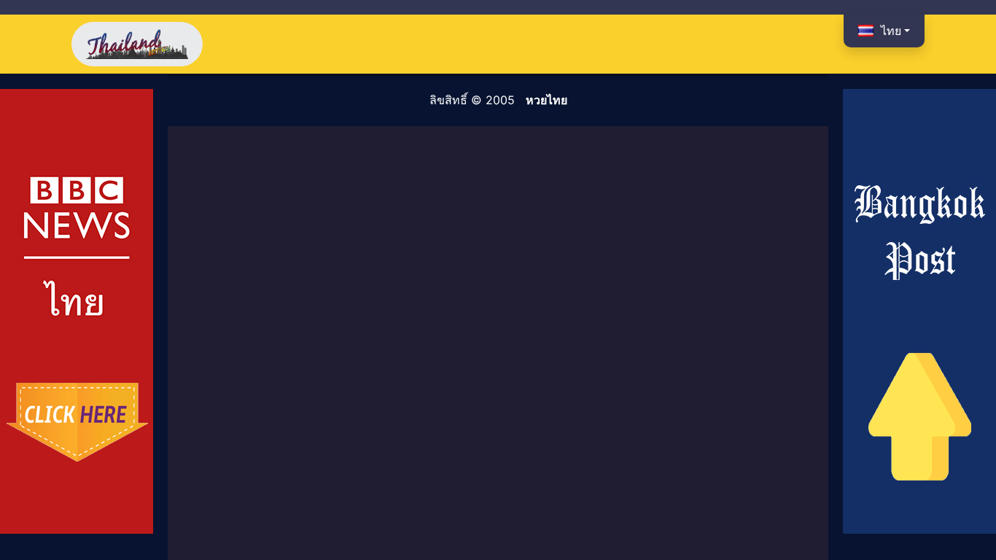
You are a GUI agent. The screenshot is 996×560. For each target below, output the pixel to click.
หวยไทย (546, 100)
